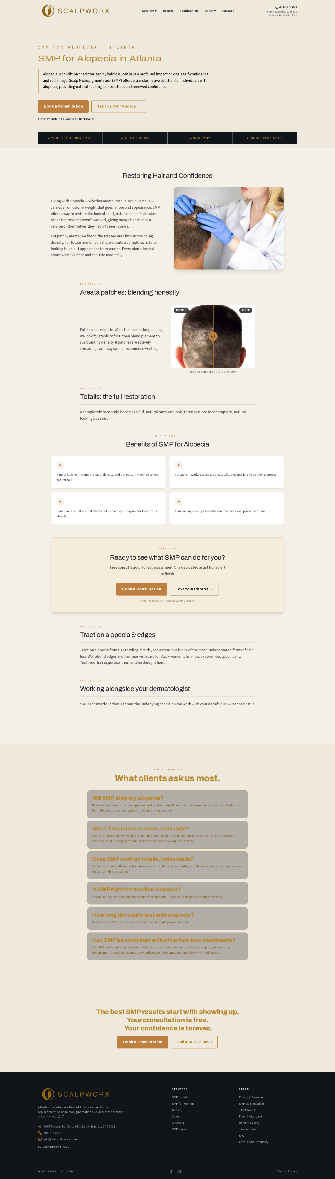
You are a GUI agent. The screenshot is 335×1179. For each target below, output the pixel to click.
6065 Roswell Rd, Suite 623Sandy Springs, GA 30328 (282, 13)
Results (168, 11)
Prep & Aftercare (250, 1116)
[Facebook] (171, 1171)
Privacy (292, 1171)
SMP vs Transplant (251, 1104)
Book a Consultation (63, 106)
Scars (176, 1116)
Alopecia (178, 1123)
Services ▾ (149, 11)
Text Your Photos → (194, 589)
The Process (248, 1110)
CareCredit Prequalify (253, 1142)
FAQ (242, 1135)
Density (177, 1110)
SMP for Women (183, 1104)
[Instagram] (179, 1171)
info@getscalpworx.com (60, 1139)
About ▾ (210, 11)
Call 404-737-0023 (194, 1042)
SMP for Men (180, 1097)
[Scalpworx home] (75, 11)
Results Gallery (249, 1123)
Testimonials (189, 11)
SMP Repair (180, 1129)
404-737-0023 (288, 7)
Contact (228, 11)
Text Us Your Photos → (119, 106)
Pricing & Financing (252, 1097)
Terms (281, 1171)
